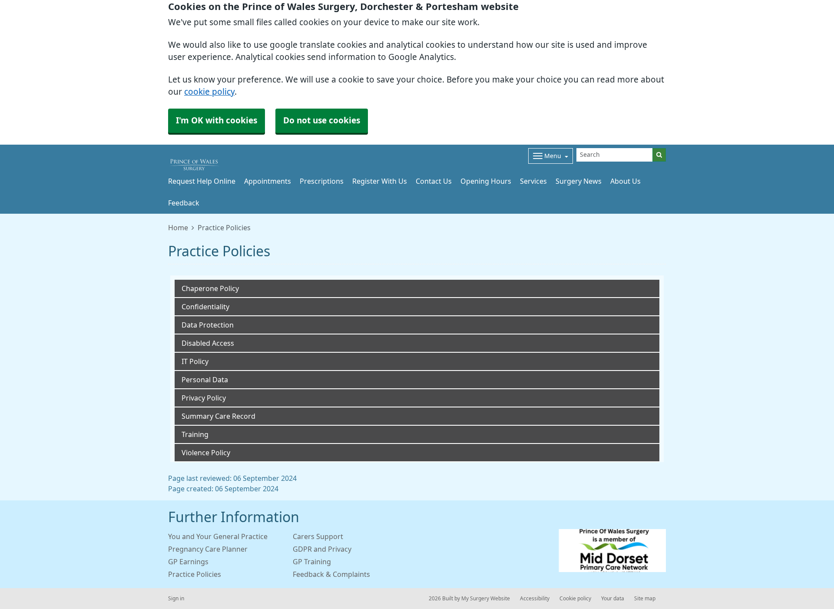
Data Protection (208, 324)
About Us (625, 181)
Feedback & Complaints (331, 574)
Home (178, 227)
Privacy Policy (204, 397)
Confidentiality (205, 306)
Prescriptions (322, 181)
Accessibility (534, 598)
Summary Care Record (218, 416)
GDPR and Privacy (322, 549)
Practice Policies (194, 574)
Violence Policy (206, 452)
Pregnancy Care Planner (208, 549)
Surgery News (579, 181)
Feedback (183, 202)
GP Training (312, 561)
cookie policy (209, 92)
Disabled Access (208, 343)
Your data (612, 598)
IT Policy (195, 361)
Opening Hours (485, 181)
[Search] (659, 155)
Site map (644, 598)
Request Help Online (201, 181)
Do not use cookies (321, 120)
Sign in (176, 598)
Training (195, 434)
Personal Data (205, 379)
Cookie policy (575, 598)
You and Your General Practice (218, 536)
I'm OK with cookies (216, 120)
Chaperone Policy (210, 288)
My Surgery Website (485, 598)
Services (533, 181)
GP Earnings (188, 561)
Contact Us (434, 181)
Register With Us (379, 181)
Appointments (267, 181)
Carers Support (318, 536)
